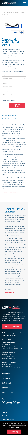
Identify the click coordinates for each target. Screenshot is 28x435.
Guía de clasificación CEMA (11, 192)
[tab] (9, 115)
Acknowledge (14, 432)
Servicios (6, 378)
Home (4, 12)
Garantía (4, 412)
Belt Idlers (5, 91)
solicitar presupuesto (12, 326)
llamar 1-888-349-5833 (9, 335)
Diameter (4, 83)
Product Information (9, 116)
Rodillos (9, 12)
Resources (18, 119)
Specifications (6, 119)
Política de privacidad (8, 419)
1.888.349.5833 (6, 354)
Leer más (8, 292)
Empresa (5, 388)
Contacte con (7, 392)
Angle (3, 75)
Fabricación (7, 383)
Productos (6, 373)
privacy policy (15, 427)
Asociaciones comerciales (9, 409)
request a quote (17, 105)
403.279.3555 (6, 345)
